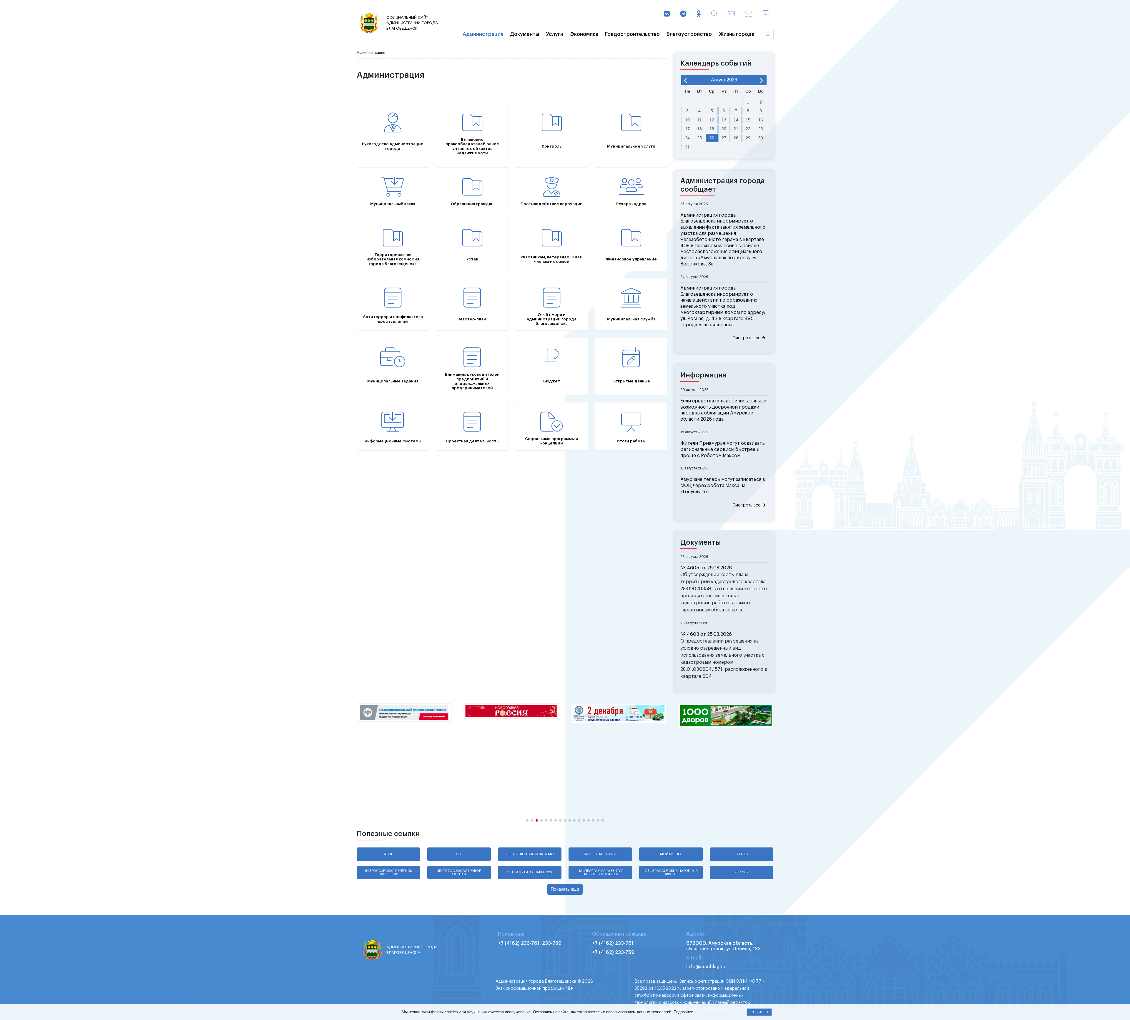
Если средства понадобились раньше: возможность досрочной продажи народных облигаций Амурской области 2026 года (723, 410)
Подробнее (683, 1012)
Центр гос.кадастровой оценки (459, 872)
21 (736, 128)
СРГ (459, 854)
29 (748, 138)
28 (736, 138)
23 (760, 128)
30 (760, 138)
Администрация (483, 34)
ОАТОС (741, 854)
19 (711, 128)
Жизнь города (737, 34)
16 (760, 120)
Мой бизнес (671, 854)
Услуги (554, 34)
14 (736, 120)
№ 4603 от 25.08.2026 (706, 634)
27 (724, 138)
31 (687, 147)
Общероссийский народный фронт (671, 872)
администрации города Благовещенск (412, 23)
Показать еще (565, 889)
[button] (527, 820)
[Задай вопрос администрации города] (731, 14)
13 (724, 120)
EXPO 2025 (742, 872)
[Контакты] (766, 14)
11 (699, 120)
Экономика (584, 34)
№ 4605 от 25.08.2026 (706, 568)
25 (699, 138)
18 (699, 128)
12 (711, 120)
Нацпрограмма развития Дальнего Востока (600, 872)
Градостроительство (632, 34)
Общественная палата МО (530, 854)
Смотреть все (747, 338)
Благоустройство (689, 34)
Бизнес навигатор (600, 854)
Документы (524, 34)
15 (748, 120)
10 (687, 120)
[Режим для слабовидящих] (748, 14)
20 (724, 128)
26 (711, 138)
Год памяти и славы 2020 (530, 872)
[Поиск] (714, 14)
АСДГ (388, 854)
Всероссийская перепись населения (388, 872)
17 (687, 128)
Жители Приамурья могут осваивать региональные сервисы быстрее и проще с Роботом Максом (722, 449)
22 (748, 128)
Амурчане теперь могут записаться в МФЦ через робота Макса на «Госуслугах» (722, 485)
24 (687, 138)
